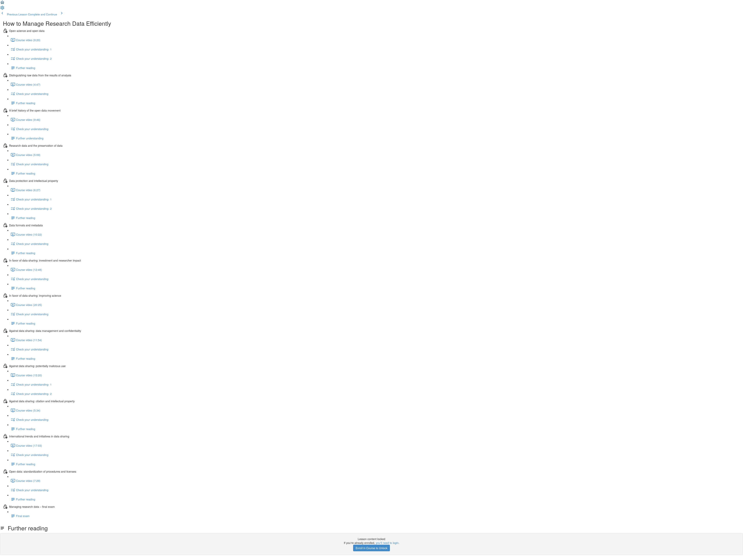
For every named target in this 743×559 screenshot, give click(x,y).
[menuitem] (2, 9)
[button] (2, 3)
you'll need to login (387, 543)
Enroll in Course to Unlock (371, 548)
